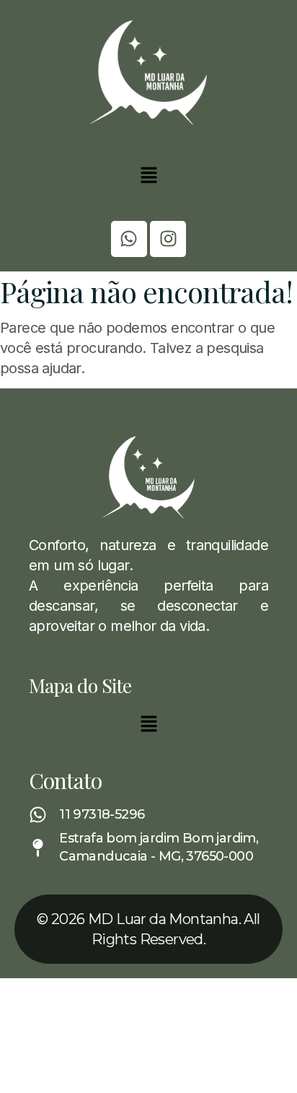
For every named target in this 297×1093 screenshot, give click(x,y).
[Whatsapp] (129, 239)
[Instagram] (168, 239)
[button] (148, 176)
